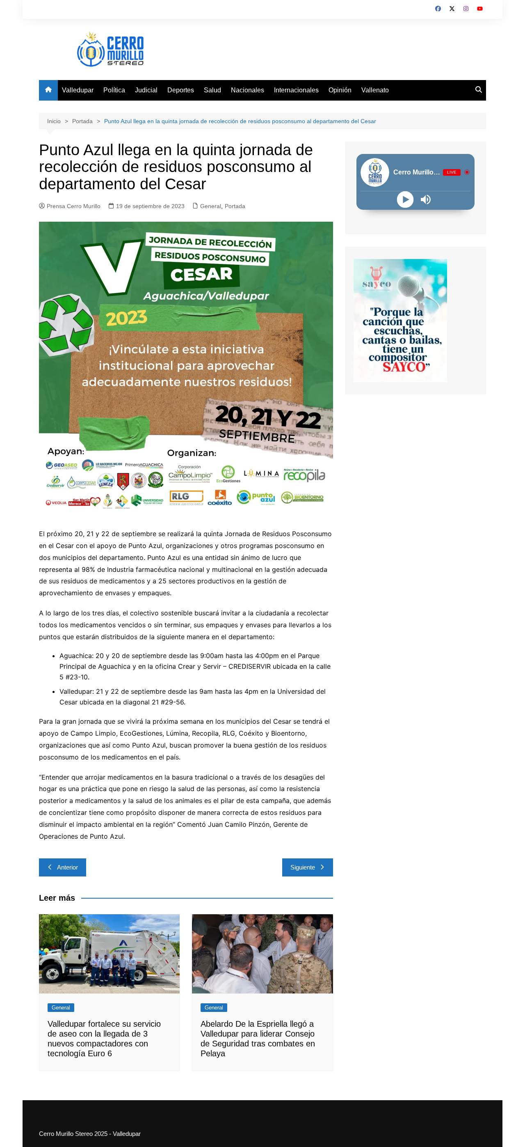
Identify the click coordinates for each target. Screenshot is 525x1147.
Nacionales (247, 90)
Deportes (180, 90)
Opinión (340, 90)
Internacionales (296, 90)
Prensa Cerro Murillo (73, 206)
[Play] (405, 199)
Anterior (67, 867)
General (210, 206)
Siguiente (302, 867)
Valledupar (78, 90)
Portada (235, 206)
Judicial (146, 90)
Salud (212, 90)
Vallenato (375, 90)
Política (114, 90)
